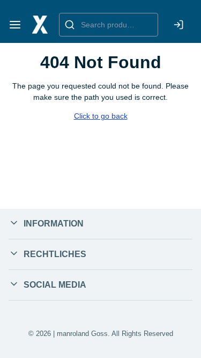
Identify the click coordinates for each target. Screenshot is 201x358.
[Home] (40, 24)
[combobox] (108, 24)
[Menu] (15, 24)
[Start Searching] (69, 24)
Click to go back (101, 116)
